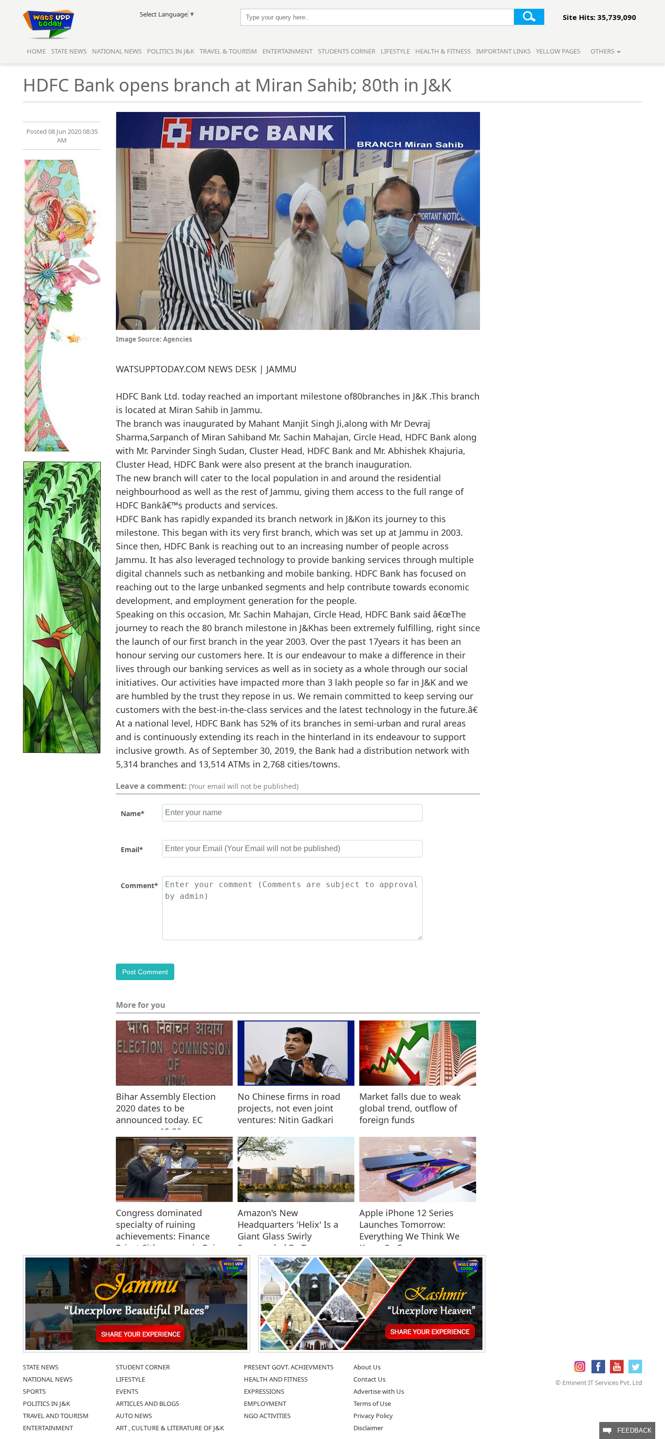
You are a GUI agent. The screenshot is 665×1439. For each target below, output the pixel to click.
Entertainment (287, 51)
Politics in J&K (171, 51)
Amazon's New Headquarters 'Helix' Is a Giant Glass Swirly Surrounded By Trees (288, 1224)
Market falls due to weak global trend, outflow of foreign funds (410, 1108)
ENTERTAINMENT (48, 1427)
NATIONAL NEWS (48, 1379)
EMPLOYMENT (265, 1403)
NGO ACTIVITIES (267, 1415)
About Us (367, 1367)
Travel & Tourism (229, 51)
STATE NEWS (40, 1367)
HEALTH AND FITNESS (276, 1379)
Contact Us (369, 1379)
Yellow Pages (558, 51)
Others (603, 51)
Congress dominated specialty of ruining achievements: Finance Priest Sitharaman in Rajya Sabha (170, 1224)
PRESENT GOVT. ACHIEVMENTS (288, 1367)
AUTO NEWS (134, 1415)
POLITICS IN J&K (46, 1403)
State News (69, 51)
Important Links (503, 51)
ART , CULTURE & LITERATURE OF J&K (170, 1427)
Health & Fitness (443, 51)
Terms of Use (372, 1403)
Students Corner (346, 51)
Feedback (631, 1430)
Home (36, 51)
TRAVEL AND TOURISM (56, 1415)
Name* (133, 813)
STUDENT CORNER (143, 1367)
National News (117, 51)
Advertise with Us (378, 1391)
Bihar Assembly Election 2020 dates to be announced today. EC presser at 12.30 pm (166, 1108)
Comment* (139, 885)
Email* (132, 849)
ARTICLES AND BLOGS (147, 1403)
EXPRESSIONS (264, 1391)
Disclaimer (368, 1427)
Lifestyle (395, 51)
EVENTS (127, 1391)
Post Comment (145, 972)
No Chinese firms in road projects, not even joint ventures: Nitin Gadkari (289, 1108)
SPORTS (34, 1391)
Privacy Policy (373, 1415)
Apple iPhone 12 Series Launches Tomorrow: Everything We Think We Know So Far (409, 1224)
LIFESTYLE (130, 1379)
